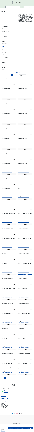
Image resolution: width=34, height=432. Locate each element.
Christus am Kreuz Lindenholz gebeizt (25, 213)
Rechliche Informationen (5, 401)
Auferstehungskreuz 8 (22, 163)
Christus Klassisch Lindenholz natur (8, 288)
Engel (2, 59)
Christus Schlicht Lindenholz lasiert (8, 363)
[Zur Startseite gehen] (17, 3)
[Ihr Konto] (28, 7)
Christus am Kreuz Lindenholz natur (8, 238)
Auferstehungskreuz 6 (22, 138)
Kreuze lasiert (4, 51)
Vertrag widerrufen (4, 398)
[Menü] (2, 7)
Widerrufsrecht (3, 407)
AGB (1, 408)
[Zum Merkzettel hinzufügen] (14, 84)
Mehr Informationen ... (3, 431)
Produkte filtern (17, 72)
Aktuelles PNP (26, 382)
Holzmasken (4, 34)
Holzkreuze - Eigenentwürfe (6, 48)
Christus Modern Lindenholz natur (8, 313)
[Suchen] (21, 7)
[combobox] (12, 7)
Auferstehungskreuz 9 (6, 188)
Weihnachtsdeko (4, 43)
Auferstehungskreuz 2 (22, 88)
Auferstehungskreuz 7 (6, 163)
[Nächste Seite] (15, 75)
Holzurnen (3, 62)
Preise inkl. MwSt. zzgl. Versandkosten (7, 122)
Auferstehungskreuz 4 (22, 113)
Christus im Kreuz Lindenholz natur (24, 263)
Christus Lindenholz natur (23, 288)
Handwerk (3, 69)
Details (8, 99)
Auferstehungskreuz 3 (6, 113)
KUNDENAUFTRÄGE (5, 24)
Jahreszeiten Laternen (5, 31)
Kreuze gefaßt (4, 52)
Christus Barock (4, 263)
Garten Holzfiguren (5, 33)
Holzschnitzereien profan (6, 38)
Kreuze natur (4, 49)
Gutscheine (3, 67)
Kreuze (3, 46)
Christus (19, 188)
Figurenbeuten (4, 28)
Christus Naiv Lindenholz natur (24, 313)
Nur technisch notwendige (19, 428)
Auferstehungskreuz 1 (6, 88)
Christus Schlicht (5, 338)
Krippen (3, 39)
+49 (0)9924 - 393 (4, 386)
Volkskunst (3, 55)
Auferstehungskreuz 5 (6, 138)
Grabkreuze (3, 60)
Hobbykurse (4, 65)
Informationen (14, 382)
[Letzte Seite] (17, 75)
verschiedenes (4, 64)
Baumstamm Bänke (5, 26)
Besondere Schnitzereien (6, 29)
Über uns (13, 384)
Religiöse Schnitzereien (5, 57)
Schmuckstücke (4, 36)
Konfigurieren (11, 428)
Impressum (2, 403)
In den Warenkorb (25, 274)
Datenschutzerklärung (4, 406)
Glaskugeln (3, 41)
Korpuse (3, 54)
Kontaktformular (3, 396)
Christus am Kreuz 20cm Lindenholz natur (8, 214)
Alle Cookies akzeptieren (29, 428)
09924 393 (6, 392)
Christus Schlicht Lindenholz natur (24, 363)
